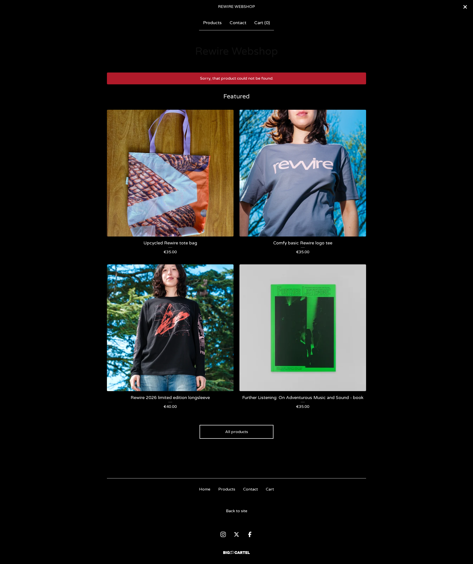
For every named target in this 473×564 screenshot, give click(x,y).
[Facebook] (249, 534)
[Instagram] (223, 534)
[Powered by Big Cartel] (236, 552)
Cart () (262, 22)
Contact (238, 22)
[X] (236, 534)
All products (236, 431)
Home (204, 489)
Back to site (236, 511)
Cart (270, 489)
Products (212, 22)
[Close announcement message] (465, 7)
